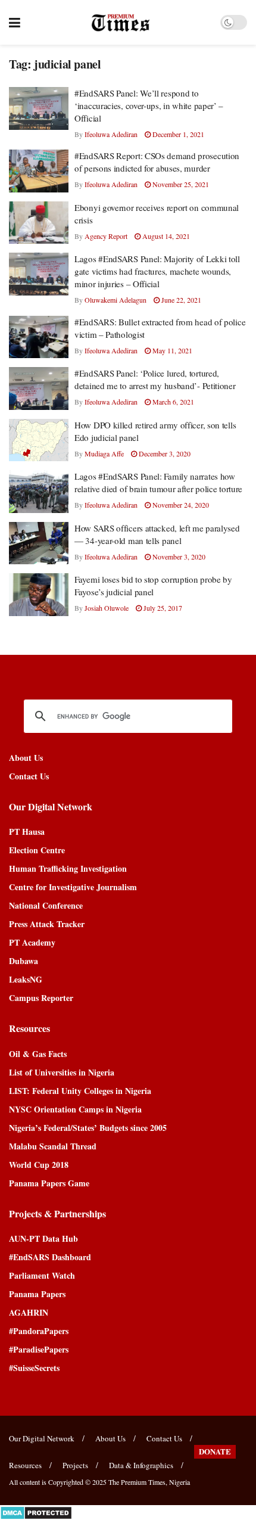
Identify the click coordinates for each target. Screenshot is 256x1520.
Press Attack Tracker (47, 924)
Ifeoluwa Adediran (111, 134)
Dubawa (23, 961)
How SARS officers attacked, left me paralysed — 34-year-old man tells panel (157, 534)
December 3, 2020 (164, 453)
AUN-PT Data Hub (43, 1238)
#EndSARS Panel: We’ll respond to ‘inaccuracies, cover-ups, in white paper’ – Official (148, 105)
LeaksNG (25, 979)
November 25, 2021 (180, 184)
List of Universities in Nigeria (61, 1072)
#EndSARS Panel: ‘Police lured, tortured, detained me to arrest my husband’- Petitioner (155, 379)
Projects (75, 1465)
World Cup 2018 (38, 1164)
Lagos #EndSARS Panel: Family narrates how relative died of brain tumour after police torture (158, 482)
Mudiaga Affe (104, 453)
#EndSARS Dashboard (50, 1257)
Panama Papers (37, 1294)
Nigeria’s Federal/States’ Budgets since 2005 (88, 1127)
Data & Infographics (141, 1465)
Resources (25, 1465)
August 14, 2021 (165, 236)
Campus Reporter (41, 997)
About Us (26, 757)
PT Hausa (27, 831)
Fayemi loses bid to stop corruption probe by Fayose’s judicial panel (153, 585)
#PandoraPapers (38, 1331)
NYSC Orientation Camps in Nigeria (75, 1109)
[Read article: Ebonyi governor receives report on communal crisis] (38, 222)
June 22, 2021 (180, 299)
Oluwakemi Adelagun (115, 299)
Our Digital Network (41, 1438)
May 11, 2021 (171, 350)
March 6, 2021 (172, 401)
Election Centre (37, 850)
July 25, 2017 (162, 608)
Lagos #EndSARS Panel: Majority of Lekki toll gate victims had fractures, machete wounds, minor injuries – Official (157, 271)
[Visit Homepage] (120, 23)
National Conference (46, 905)
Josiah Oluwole (107, 608)
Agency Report (106, 236)
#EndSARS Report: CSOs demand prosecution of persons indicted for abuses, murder (156, 162)
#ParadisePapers (38, 1349)
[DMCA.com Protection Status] (36, 1511)
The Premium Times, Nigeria (149, 1482)
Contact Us (29, 776)
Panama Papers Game (49, 1183)
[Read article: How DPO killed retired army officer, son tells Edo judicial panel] (38, 440)
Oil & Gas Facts (38, 1053)
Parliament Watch (42, 1275)
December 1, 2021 (177, 134)
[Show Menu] (14, 22)
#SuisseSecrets (34, 1368)
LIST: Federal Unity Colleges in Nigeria (80, 1090)
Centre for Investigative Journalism (73, 887)
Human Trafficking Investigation (68, 868)
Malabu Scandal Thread (52, 1146)
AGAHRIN (28, 1312)
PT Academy (32, 942)
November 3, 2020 (178, 556)
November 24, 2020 (180, 504)
